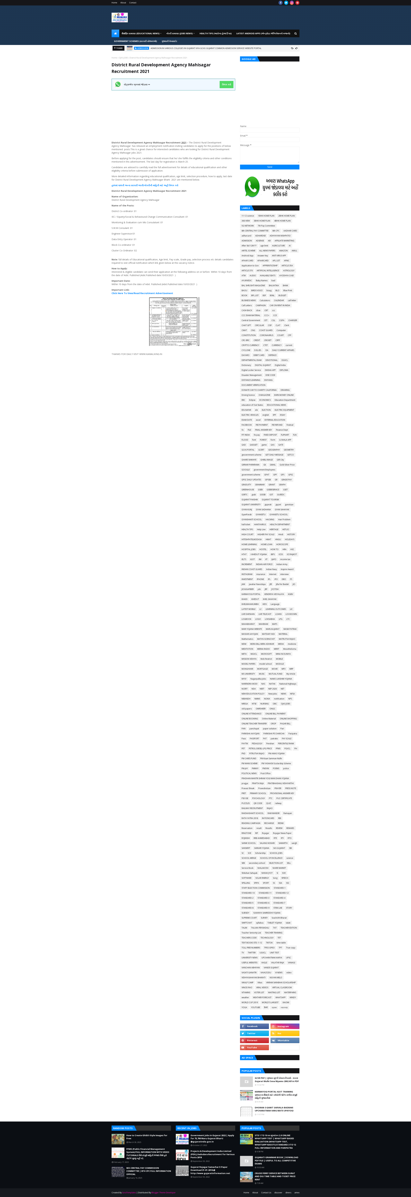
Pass (244, 738)
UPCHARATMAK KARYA (272, 957)
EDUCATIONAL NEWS (276, 405)
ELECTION (266, 410)
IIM (260, 559)
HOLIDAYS (289, 539)
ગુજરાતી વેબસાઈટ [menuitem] (169, 41)
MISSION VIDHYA (249, 659)
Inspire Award (287, 569)
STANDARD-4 (279, 898)
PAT (265, 738)
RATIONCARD (268, 818)
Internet (272, 574)
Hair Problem (284, 519)
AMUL (294, 250)
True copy (290, 947)
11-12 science (248, 215)
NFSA (292, 693)
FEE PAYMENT (262, 425)
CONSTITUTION (249, 335)
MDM (244, 644)
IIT (266, 559)
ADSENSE (260, 240)
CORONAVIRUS (266, 335)
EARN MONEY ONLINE (284, 395)
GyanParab (247, 514)
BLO (277, 290)
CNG (253, 330)
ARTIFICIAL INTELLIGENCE (268, 270)
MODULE (280, 664)
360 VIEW (246, 220)
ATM (244, 275)
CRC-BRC (246, 340)
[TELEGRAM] (285, 1047)
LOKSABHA (270, 619)
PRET (244, 793)
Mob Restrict (266, 659)
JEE (271, 584)
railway (278, 803)
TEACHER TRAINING (273, 932)
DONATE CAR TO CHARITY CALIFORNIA (259, 390)
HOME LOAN (266, 544)
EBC (243, 400)
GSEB (260, 489)
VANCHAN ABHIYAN (251, 967)
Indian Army (281, 564)
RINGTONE (246, 833)
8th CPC (276, 230)
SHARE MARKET (279, 868)
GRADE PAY (286, 479)
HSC (292, 549)
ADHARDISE (260, 235)
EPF (274, 415)
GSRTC (245, 494)
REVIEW (279, 828)
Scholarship (260, 853)
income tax (285, 559)
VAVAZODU (266, 972)
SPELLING (246, 883)
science (289, 858)
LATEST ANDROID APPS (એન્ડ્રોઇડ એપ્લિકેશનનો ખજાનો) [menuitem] (263, 33)
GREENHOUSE (248, 489)
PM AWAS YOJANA (276, 753)
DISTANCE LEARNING (251, 380)
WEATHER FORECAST (262, 997)
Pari (282, 728)
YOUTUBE (255, 1007)
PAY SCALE (286, 738)
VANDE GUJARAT (271, 967)
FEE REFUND (277, 425)
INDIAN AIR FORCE (264, 564)
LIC (291, 609)
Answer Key (263, 255)
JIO (294, 584)
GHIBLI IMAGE (266, 459)
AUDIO (253, 275)
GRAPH (282, 484)
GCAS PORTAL (248, 449)
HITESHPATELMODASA (252, 539)
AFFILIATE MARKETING (284, 240)
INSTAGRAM (247, 574)
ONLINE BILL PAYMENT (275, 713)
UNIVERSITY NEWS (250, 957)
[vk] (285, 1040)
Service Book (247, 868)
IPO (276, 579)
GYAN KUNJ (247, 509)
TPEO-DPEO (269, 947)
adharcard (246, 235)
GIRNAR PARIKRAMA (250, 464)
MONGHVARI (247, 668)
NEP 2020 (272, 688)
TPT (280, 947)
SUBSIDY (245, 912)
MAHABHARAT (248, 624)
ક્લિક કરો (226, 84)
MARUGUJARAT (273, 629)
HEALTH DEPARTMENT (280, 524)
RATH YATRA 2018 (250, 818)
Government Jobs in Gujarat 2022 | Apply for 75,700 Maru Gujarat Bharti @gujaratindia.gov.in (212, 1138)
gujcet (278, 504)
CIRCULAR (259, 325)
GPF (275, 474)
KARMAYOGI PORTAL (251, 594)
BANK (285, 285)
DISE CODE (270, 375)
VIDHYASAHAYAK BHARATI (254, 977)
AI (290, 245)
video (289, 972)
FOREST (263, 439)
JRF (266, 589)
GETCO (290, 454)
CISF (270, 325)
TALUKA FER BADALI (260, 927)
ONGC (272, 708)
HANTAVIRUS (260, 524)
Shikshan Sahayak (249, 873)
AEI (269, 240)
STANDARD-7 (279, 902)
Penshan (270, 743)
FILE (249, 429)
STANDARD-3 (263, 898)
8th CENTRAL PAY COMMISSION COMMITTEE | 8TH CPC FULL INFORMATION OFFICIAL (148, 1171)
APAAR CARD (247, 260)
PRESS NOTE (290, 788)
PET (243, 748)
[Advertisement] (173, 112)
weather (245, 997)
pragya (245, 783)
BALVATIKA (274, 285)
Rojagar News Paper (282, 833)
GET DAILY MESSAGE (274, 454)
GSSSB (263, 494)
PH (295, 748)
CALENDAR (279, 300)
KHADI (244, 599)
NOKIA (267, 698)
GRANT (272, 484)
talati (288, 922)
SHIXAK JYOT (267, 873)
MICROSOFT (266, 654)
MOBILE (279, 659)
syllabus (259, 922)
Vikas (260, 982)
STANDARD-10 (248, 893)
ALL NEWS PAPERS (267, 250)
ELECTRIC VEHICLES (250, 415)
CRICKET (267, 340)
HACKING (270, 519)
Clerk (286, 325)
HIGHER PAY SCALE (266, 534)
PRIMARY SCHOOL (258, 793)
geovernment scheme (251, 454)
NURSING (264, 703)
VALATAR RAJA (277, 962)
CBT (266, 310)
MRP (291, 668)
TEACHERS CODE (249, 937)
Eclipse (252, 400)
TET (279, 937)
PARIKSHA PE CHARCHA (273, 733)
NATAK (272, 683)
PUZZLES (246, 803)
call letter (292, 300)
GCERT (261, 449)
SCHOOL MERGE (249, 858)
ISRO (284, 579)
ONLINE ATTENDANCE (251, 713)
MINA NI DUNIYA (283, 654)
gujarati (268, 504)
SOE (284, 873)
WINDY (293, 997)
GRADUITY (246, 484)
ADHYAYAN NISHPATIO (280, 235)
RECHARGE (269, 823)
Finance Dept (282, 429)
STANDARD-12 (282, 893)
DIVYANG (268, 380)
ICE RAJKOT (292, 554)
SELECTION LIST (276, 863)
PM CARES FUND (249, 758)
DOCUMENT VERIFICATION (253, 385)
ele (256, 410)
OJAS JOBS (123, 57)
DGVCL (285, 360)
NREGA (245, 703)
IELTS (244, 559)
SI (277, 873)
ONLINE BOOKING (250, 718)
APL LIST (276, 260)
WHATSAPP (280, 997)
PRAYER (278, 788)
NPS (290, 698)
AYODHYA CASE (286, 275)
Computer (281, 330)
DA (267, 350)
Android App (248, 255)
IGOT (252, 559)
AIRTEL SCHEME (248, 250)
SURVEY (264, 917)
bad (273, 280)
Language (275, 604)
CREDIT (257, 340)
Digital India (280, 365)
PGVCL (287, 748)
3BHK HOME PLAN (262, 220)
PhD (243, 753)
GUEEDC (281, 494)
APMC (286, 260)
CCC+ (266, 315)
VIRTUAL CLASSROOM (282, 987)
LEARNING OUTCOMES (276, 609)
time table (281, 942)
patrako (274, 738)
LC (260, 609)
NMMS (257, 698)
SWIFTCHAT (247, 922)
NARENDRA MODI (249, 683)
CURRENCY (277, 345)
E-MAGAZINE (264, 395)
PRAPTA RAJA (258, 783)
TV (243, 952)
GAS (272, 444)
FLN (295, 434)
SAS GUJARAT (279, 848)
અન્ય (127, 185)
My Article (290, 673)
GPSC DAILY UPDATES (251, 479)
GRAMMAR (260, 484)
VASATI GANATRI (249, 972)
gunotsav (289, 504)
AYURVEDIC (247, 280)
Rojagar (265, 833)
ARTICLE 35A (287, 265)
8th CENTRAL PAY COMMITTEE (255, 230)
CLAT (278, 325)
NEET (262, 688)
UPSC (288, 957)
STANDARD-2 (248, 898)
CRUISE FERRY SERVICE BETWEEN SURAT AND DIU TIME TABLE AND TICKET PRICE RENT (275, 1176)
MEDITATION (247, 649)
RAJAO (270, 808)
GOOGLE (246, 469)
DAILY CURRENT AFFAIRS (283, 350)
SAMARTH (283, 843)
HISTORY (291, 534)
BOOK (244, 295)
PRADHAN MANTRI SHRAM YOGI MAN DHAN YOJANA (265, 778)
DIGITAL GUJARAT (263, 365)
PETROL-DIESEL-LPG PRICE (260, 748)
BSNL (272, 295)
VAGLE (264, 962)
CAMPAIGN (261, 305)
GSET (285, 489)
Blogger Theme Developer (164, 1192)
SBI (290, 848)
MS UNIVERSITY (248, 673)
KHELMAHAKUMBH (250, 604)
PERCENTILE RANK (286, 743)
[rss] (285, 1033)
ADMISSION (247, 240)
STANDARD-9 (263, 907)
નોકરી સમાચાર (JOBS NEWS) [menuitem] (179, 33)
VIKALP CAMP (248, 982)
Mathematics (247, 639)
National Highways (287, 683)
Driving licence (248, 395)
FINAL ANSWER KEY (263, 429)
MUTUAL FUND (275, 673)
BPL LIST (255, 295)
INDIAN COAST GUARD (252, 569)
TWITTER (252, 952)
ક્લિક (171, 185)
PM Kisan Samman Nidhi (271, 758)
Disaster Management (252, 375)
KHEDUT (255, 599)
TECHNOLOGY (267, 937)
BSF (264, 295)
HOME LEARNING (249, 544)
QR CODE (258, 803)
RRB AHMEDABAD (262, 838)
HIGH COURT (248, 534)
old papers (247, 708)
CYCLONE (246, 350)
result (259, 828)
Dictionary (246, 365)
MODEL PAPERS (248, 664)
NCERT (245, 688)
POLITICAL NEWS (249, 773)
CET (265, 320)
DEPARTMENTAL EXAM (252, 360)
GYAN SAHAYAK (282, 509)
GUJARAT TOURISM (270, 499)
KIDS (265, 604)
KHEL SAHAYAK (269, 599)
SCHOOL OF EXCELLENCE (271, 858)
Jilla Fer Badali (282, 584)
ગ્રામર (274, 1007)
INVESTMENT (247, 579)
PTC (270, 798)
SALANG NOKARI (267, 843)
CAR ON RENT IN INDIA (280, 305)
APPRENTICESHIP (270, 265)
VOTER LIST (259, 992)
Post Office (266, 773)
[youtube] (254, 1047)
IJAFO (273, 559)
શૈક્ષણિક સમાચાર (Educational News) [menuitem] (140, 33)
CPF (289, 335)
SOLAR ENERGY (262, 878)
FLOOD (245, 439)
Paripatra (293, 733)
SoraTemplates (129, 1192)
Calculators (265, 300)
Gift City (280, 459)
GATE (280, 444)
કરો (176, 185)
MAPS (274, 624)
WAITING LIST (274, 992)
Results (269, 828)
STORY (289, 907)
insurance (260, 574)
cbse (258, 310)
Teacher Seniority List (251, 932)
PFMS (278, 748)
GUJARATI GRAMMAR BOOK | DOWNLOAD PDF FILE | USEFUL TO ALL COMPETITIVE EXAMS (276, 1160)
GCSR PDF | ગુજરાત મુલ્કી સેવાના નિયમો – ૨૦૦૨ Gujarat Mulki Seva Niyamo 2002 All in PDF (277, 1080)
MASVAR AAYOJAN (250, 634)
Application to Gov (250, 265)
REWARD (290, 828)
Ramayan (288, 813)
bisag (269, 290)
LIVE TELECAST (265, 614)
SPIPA (256, 883)
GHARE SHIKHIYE (249, 459)
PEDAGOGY (257, 743)
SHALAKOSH (262, 868)
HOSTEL (263, 549)
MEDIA (281, 644)
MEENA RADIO (263, 649)
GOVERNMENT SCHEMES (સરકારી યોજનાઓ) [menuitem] (135, 41)
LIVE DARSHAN (248, 614)
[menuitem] (115, 33)
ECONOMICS (265, 400)
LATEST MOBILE (248, 609)
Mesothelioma (289, 649)
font (254, 439)
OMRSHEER (261, 708)
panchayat (254, 728)
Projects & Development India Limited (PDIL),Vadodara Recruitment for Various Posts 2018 (213, 1154)
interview (284, 574)
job (259, 589)
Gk (264, 464)
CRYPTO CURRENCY (250, 345)
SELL (289, 863)
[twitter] (286, 3)
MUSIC (262, 673)
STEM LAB (277, 907)
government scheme (251, 474)
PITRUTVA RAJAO (256, 753)
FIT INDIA (246, 434)
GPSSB (268, 479)
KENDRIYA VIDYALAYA (274, 594)
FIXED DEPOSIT (270, 434)
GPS (282, 474)
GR (276, 479)
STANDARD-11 (265, 893)
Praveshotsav (264, 788)
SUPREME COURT (249, 917)
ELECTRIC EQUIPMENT (284, 410)
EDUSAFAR (246, 410)
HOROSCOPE (282, 544)
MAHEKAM (263, 624)
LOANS (278, 614)
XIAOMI (286, 1002)
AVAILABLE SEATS (267, 275)
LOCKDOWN (291, 614)
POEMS (276, 768)
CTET (265, 345)
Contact (132, 2)
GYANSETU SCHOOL (279, 514)
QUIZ (268, 803)
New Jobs (272, 693)
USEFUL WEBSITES (249, 962)
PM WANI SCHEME (250, 763)
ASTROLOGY (288, 270)
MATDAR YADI (268, 634)
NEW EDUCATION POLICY (253, 693)
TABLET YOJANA (274, 922)
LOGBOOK (246, 619)
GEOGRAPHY (274, 449)
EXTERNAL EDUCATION (275, 420)
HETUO (285, 529)
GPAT (266, 474)
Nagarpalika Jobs (258, 678)
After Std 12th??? (249, 245)
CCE (275, 315)
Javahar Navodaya (257, 584)
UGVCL (263, 952)
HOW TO (275, 549)
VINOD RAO (247, 987)
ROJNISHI (246, 838)
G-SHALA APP (285, 439)
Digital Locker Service (251, 370)
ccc (273, 310)
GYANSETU (261, 514)
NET (282, 688)
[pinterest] (297, 3)
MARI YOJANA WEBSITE (252, 629)
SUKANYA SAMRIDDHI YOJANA (266, 912)
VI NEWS (278, 972)
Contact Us (266, 1192)
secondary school (257, 863)
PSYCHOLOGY (258, 798)
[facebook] (281, 3)
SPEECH (284, 878)
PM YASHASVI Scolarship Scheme (276, 763)
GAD (244, 444)
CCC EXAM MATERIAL (251, 315)
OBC (275, 703)
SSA (280, 883)
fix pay (257, 434)
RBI (279, 818)
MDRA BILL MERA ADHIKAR (262, 644)
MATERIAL (283, 634)
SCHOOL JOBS (276, 853)
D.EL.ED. (258, 350)
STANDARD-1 (280, 888)
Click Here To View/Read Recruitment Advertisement (142, 293)
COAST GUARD (266, 330)
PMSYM (265, 768)
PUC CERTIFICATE (284, 798)
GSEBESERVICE (273, 489)
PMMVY (255, 768)
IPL (269, 579)
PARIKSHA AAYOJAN (250, 733)
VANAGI (291, 962)
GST (271, 494)
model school (265, 664)
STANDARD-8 (248, 907)
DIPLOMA (284, 370)
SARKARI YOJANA (261, 848)
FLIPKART (285, 434)
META (244, 654)
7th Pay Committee (266, 225)
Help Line (261, 529)
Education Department (285, 400)
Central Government (251, 320)
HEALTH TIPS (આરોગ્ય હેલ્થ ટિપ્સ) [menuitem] (216, 33)
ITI (291, 579)
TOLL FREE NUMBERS (251, 947)
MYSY (244, 678)
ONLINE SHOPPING (288, 718)
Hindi (280, 534)
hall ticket (246, 524)
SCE (249, 853)
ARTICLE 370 (247, 270)
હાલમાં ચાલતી (118, 185)
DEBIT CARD (259, 355)
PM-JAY (245, 768)
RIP (256, 833)
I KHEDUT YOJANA (259, 554)
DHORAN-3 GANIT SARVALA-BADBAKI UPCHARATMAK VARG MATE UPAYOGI (274, 1109)
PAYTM (245, 743)
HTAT (244, 554)
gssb (254, 494)
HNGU (278, 539)
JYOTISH (275, 589)
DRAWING (285, 390)
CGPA (281, 320)
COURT (280, 335)
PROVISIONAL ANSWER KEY (282, 793)
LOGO (258, 619)
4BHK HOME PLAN (282, 220)
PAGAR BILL (285, 723)
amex (296, 1192)
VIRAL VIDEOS (262, 987)
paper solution (269, 728)
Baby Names (261, 280)
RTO (290, 838)
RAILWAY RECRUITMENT (252, 808)
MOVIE (275, 668)
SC (243, 853)
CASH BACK (247, 310)
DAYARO (245, 355)
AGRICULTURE (278, 245)
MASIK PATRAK (290, 629)
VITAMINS (246, 992)
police (286, 768)
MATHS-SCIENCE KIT (266, 639)
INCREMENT (247, 564)
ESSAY (282, 415)
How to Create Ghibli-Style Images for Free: (162, 48)
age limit (264, 245)
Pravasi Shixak (248, 788)
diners (288, 1192)
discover (278, 1192)
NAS (263, 683)
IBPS (273, 554)
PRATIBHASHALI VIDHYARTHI (281, 783)
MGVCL (254, 654)
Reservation (247, 828)
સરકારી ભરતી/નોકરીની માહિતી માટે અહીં (149, 185)
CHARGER (292, 320)
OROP (273, 723)
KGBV (290, 594)
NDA (254, 688)
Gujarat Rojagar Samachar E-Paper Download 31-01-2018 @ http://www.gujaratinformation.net (210, 1170)
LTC (288, 619)
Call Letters (247, 305)
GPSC (290, 474)
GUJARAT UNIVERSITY (251, 504)
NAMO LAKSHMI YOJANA (281, 678)
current (289, 345)
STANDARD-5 (248, 902)
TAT (275, 927)
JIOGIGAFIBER (248, 589)
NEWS (283, 693)
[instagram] (292, 3)
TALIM (244, 927)
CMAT (244, 330)
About (123, 2)
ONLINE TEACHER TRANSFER (254, 723)
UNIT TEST (274, 952)
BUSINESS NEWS (249, 300)
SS (274, 883)
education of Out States (252, 405)
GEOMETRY (289, 449)
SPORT (266, 883)
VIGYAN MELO (276, 977)
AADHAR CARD (290, 230)
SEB (243, 863)
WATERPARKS (290, 992)
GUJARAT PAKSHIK (250, 499)
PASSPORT (254, 738)
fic (243, 429)
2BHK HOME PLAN (286, 215)
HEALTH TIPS (247, 529)
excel (258, 420)
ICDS (281, 554)
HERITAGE (274, 529)
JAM (243, 584)
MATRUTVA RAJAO (287, 639)
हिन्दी (266, 1007)
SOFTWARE (246, 878)
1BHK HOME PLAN (266, 215)
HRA (284, 549)
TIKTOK (269, 942)
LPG (280, 619)
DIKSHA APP (270, 370)
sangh (294, 843)
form (273, 439)
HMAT (268, 539)
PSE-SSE (245, 798)
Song (275, 878)
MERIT (276, 649)
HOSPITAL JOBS (248, 549)
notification (279, 698)
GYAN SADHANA (263, 509)
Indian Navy (271, 569)
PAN (243, 728)
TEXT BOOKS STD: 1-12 (252, 942)
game (264, 444)
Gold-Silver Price (287, 464)
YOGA (244, 1007)
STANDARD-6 (263, 902)
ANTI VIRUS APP (279, 255)
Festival (290, 425)
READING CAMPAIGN (251, 823)
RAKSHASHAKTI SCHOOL (253, 813)
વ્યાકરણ (284, 1007)
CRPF (277, 340)
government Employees (264, 469)
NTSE (254, 703)
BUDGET (282, 295)
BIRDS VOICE (256, 290)
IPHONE (260, 579)
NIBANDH (246, 698)
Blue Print (287, 290)
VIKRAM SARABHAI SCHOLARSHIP (281, 982)
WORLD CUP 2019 (250, 1002)
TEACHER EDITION (289, 927)
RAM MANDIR (274, 813)
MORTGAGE (262, 668)
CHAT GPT (246, 325)
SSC (287, 883)
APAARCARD (263, 260)
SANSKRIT (246, 848)
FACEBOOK (247, 425)
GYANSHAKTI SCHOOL (252, 519)
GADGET (254, 444)
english (265, 415)
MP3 (283, 668)
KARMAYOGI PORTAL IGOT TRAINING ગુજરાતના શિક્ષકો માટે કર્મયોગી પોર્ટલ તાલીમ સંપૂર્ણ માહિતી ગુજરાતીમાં (276, 1094)
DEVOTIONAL (272, 360)
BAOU (244, 290)
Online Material (269, 718)
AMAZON (283, 250)
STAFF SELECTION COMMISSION (256, 888)
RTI (282, 838)
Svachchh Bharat (279, 917)
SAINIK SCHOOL (249, 843)
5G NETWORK (248, 225)
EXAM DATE (247, 420)
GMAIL (273, 464)
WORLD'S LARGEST (270, 1002)
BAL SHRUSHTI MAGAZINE (253, 285)
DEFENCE (272, 355)
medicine (292, 644)
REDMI (281, 823)
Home (114, 2)
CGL (273, 320)
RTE (275, 838)
